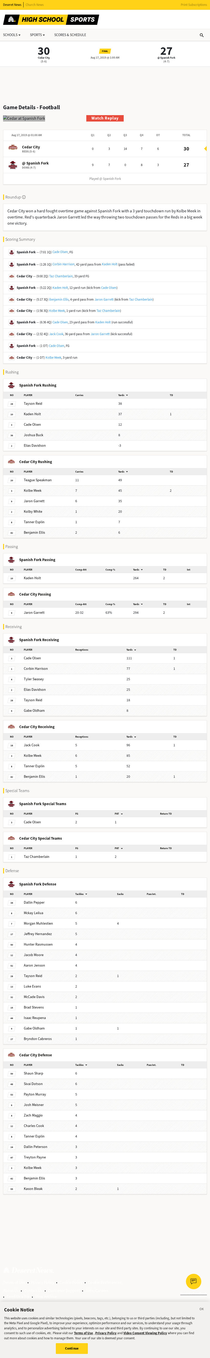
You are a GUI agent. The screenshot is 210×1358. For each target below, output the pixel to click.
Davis (34, 996)
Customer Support (64, 1290)
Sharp (33, 1073)
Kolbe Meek (57, 311)
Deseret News (12, 5)
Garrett (34, 501)
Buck (33, 435)
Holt (32, 414)
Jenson (34, 965)
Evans (32, 986)
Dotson (33, 1083)
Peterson (35, 1146)
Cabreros (38, 1038)
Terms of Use (14, 1282)
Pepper (34, 902)
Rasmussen (38, 944)
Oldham (34, 710)
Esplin (34, 522)
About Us (11, 1290)
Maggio (33, 1115)
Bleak (33, 1188)
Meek (32, 490)
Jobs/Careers (97, 1290)
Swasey (34, 679)
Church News (35, 5)
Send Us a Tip (18, 1296)
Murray (35, 1094)
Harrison (36, 668)
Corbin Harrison (63, 264)
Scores (70, 34)
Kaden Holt (109, 264)
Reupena (35, 1017)
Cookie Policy (70, 1282)
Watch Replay (105, 118)
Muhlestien (38, 923)
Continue (72, 1348)
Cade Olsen (60, 252)
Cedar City (44, 57)
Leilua (33, 913)
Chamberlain (36, 856)
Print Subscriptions (194, 5)
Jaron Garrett (103, 299)
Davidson (35, 445)
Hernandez (38, 934)
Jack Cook (56, 334)
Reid (33, 403)
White (33, 511)
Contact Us (33, 1290)
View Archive (46, 1296)
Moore (34, 954)
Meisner (34, 1104)
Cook (31, 745)
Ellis (34, 532)
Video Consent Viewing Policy (145, 1333)
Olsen (32, 424)
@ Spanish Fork (166, 57)
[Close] (201, 1310)
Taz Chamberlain (61, 276)
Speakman (38, 480)
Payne (35, 1157)
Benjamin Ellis (59, 299)
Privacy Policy (42, 1282)
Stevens (34, 1007)
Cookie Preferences (104, 1282)
